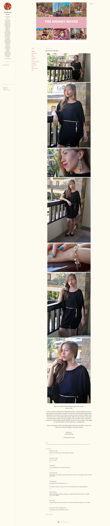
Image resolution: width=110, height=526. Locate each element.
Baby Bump (34, 53)
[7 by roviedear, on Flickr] (69, 271)
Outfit (33, 60)
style (33, 66)
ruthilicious (51, 481)
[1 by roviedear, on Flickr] (69, 81)
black (33, 55)
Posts (5, 88)
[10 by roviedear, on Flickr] (69, 403)
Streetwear (34, 65)
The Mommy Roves (8, 13)
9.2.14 (50, 504)
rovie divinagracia (35, 61)
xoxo (33, 69)
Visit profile (7, 58)
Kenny (50, 500)
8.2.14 (50, 496)
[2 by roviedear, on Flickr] (69, 147)
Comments (7, 89)
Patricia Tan (52, 492)
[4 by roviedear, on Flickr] (69, 337)
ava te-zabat (52, 472)
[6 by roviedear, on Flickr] (69, 176)
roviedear (34, 63)
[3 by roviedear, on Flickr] (69, 242)
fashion (33, 56)
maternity (34, 58)
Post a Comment (49, 514)
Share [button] (33, 48)
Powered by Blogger (63, 522)
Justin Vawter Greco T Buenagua (56, 507)
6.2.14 (50, 454)
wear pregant (35, 68)
